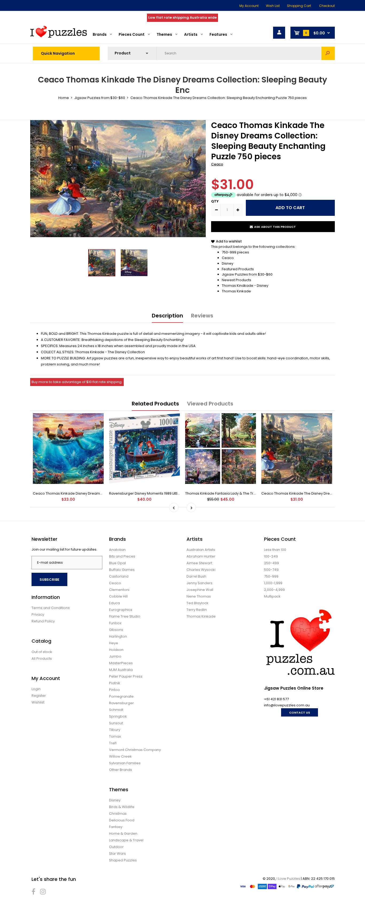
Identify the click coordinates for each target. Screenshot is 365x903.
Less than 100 (275, 549)
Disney (227, 263)
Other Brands (120, 769)
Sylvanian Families (125, 763)
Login (36, 688)
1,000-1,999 (273, 583)
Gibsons (116, 629)
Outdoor (116, 846)
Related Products (155, 403)
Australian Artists (201, 549)
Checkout (327, 5)
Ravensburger (121, 703)
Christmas (118, 813)
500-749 (271, 569)
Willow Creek (120, 756)
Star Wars (117, 853)
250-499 (271, 563)
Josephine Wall (200, 589)
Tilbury (114, 729)
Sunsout (116, 723)
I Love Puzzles (288, 878)
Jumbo (115, 656)
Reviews (202, 315)
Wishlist (38, 702)
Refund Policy (43, 621)
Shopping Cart (299, 5)
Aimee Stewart (199, 563)
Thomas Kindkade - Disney (245, 285)
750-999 (271, 576)
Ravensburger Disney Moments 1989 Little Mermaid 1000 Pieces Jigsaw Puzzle (175, 493)
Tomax (115, 736)
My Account (249, 5)
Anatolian (117, 549)
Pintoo (114, 689)
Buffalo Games (122, 569)
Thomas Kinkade (236, 291)
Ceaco (217, 164)
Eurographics (120, 609)
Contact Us (299, 712)
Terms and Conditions (51, 607)
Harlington (118, 636)
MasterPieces (121, 663)
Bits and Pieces (122, 556)
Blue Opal (117, 563)
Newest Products (236, 280)
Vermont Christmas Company (135, 749)
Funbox (115, 623)
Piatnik (114, 683)
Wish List (273, 5)
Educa (114, 603)
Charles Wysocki (201, 569)
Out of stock (42, 651)
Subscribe (49, 579)
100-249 (271, 556)
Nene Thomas (199, 596)
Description (167, 315)
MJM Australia (121, 669)
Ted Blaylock (197, 603)
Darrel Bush (196, 576)
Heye (113, 643)
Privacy (38, 614)
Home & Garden (123, 833)
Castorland (119, 576)
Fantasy (115, 826)
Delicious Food (121, 820)
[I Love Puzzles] (58, 36)
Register (39, 695)
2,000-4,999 (274, 589)
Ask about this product (275, 227)
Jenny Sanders (199, 583)
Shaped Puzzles (123, 860)
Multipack (272, 596)
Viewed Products (210, 403)
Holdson (116, 649)
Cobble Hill (118, 596)
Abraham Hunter (201, 556)
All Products (42, 658)
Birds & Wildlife (121, 806)
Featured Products (238, 269)
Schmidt (116, 709)
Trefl (113, 743)
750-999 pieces (235, 252)
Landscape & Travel (126, 840)
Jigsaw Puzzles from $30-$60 (247, 274)
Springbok (118, 716)
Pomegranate (121, 696)
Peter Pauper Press (125, 676)
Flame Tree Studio (124, 616)
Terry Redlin (197, 609)
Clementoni (119, 589)
